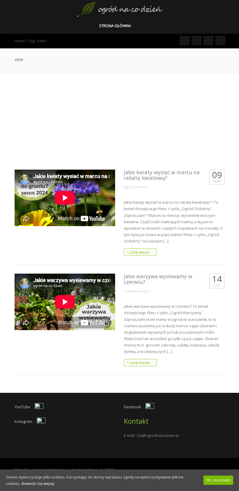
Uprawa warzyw (136, 291)
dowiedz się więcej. (38, 483)
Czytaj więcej (138, 252)
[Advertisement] (119, 117)
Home (20, 40)
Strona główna (115, 25)
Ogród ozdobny (136, 187)
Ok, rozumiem (218, 480)
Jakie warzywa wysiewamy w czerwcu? (158, 279)
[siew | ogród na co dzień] (120, 8)
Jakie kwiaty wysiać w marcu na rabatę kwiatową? (162, 175)
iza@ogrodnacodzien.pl (158, 435)
